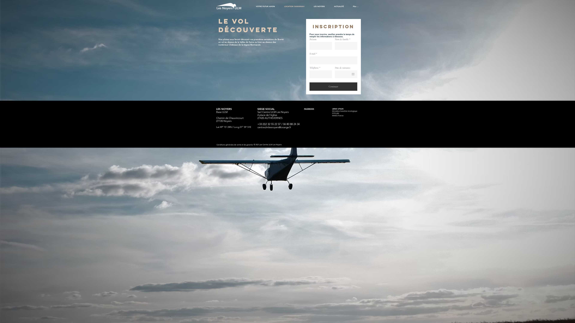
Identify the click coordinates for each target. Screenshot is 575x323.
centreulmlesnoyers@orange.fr (274, 127)
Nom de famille (342, 39)
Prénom (313, 39)
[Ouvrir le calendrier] (353, 74)
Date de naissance (342, 68)
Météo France (338, 115)
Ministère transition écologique (344, 111)
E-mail (312, 54)
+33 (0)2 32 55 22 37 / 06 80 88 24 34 (278, 124)
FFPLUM (335, 113)
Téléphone (314, 68)
